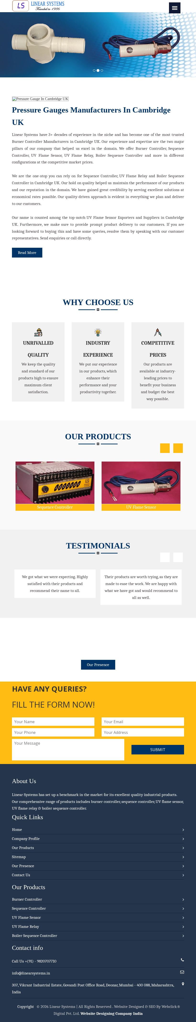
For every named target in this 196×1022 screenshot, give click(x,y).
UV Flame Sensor (76, 507)
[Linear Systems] (38, 10)
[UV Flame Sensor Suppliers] (75, 473)
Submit (157, 749)
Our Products (23, 847)
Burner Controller (27, 899)
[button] (14, 44)
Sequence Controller (29, 908)
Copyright (25, 1006)
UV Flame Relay (162, 468)
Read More (27, 252)
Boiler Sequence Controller (34, 935)
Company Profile (26, 838)
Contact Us (21, 875)
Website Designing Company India (112, 1013)
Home (17, 829)
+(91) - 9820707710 (40, 961)
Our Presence (98, 664)
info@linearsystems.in (31, 973)
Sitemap (19, 857)
